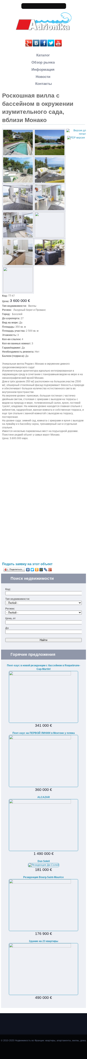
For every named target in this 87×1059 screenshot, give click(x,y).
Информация (42, 70)
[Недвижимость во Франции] (43, 29)
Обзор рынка (43, 62)
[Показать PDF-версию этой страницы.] (76, 137)
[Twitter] (32, 569)
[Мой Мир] (41, 569)
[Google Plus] (50, 569)
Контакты (43, 84)
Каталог (43, 55)
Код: (8, 589)
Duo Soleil (44, 861)
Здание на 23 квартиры (43, 941)
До (7, 628)
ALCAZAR (43, 797)
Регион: (10, 608)
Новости (43, 77)
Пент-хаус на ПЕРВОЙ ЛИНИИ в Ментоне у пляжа (43, 733)
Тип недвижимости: (17, 598)
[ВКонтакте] (28, 569)
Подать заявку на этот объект (27, 564)
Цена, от (10, 618)
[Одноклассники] (37, 569)
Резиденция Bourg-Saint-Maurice (43, 877)
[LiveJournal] (46, 569)
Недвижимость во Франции (43, 33)
